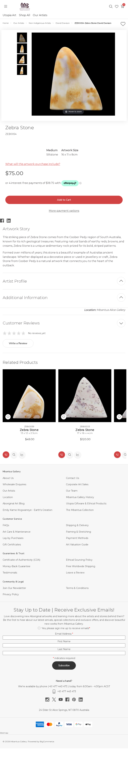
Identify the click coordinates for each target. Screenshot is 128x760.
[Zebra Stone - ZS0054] (22, 38)
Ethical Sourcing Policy (79, 559)
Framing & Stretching (78, 531)
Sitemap (4, 733)
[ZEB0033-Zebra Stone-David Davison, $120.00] (84, 395)
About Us (8, 478)
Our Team (72, 490)
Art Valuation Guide (77, 544)
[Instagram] (48, 700)
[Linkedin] (10, 221)
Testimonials (10, 572)
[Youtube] (62, 700)
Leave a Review (75, 572)
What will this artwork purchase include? (32, 164)
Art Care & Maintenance (16, 531)
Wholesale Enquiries (14, 484)
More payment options (64, 210)
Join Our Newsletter (14, 588)
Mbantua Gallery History (80, 497)
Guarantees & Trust (13, 553)
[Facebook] (3, 221)
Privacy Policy (11, 594)
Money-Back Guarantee (16, 566)
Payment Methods (77, 538)
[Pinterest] (75, 700)
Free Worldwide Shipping (80, 566)
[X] (55, 700)
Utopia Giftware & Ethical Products (86, 503)
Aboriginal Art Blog (13, 503)
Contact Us (72, 478)
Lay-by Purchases (13, 538)
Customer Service (12, 518)
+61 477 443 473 (58, 686)
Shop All (24, 15)
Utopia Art (9, 15)
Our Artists (40, 15)
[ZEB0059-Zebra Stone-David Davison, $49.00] (29, 395)
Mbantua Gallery (11, 471)
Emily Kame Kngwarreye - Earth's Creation (27, 509)
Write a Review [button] (18, 343)
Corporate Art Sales (77, 484)
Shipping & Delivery (77, 525)
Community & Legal (13, 581)
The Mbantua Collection (80, 509)
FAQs (6, 525)
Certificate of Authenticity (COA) (21, 559)
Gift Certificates (12, 544)
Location (8, 497)
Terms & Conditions (77, 588)
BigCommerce (47, 741)
